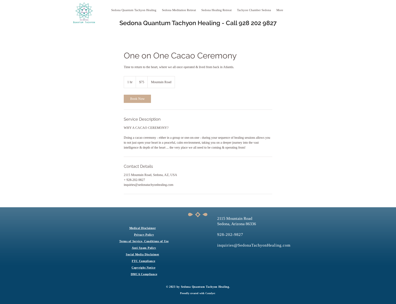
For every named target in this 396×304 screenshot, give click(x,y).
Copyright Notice (143, 267)
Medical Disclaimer (142, 228)
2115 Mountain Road (234, 218)
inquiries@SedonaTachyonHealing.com (254, 245)
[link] (137, 99)
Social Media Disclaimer (142, 254)
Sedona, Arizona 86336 (236, 223)
